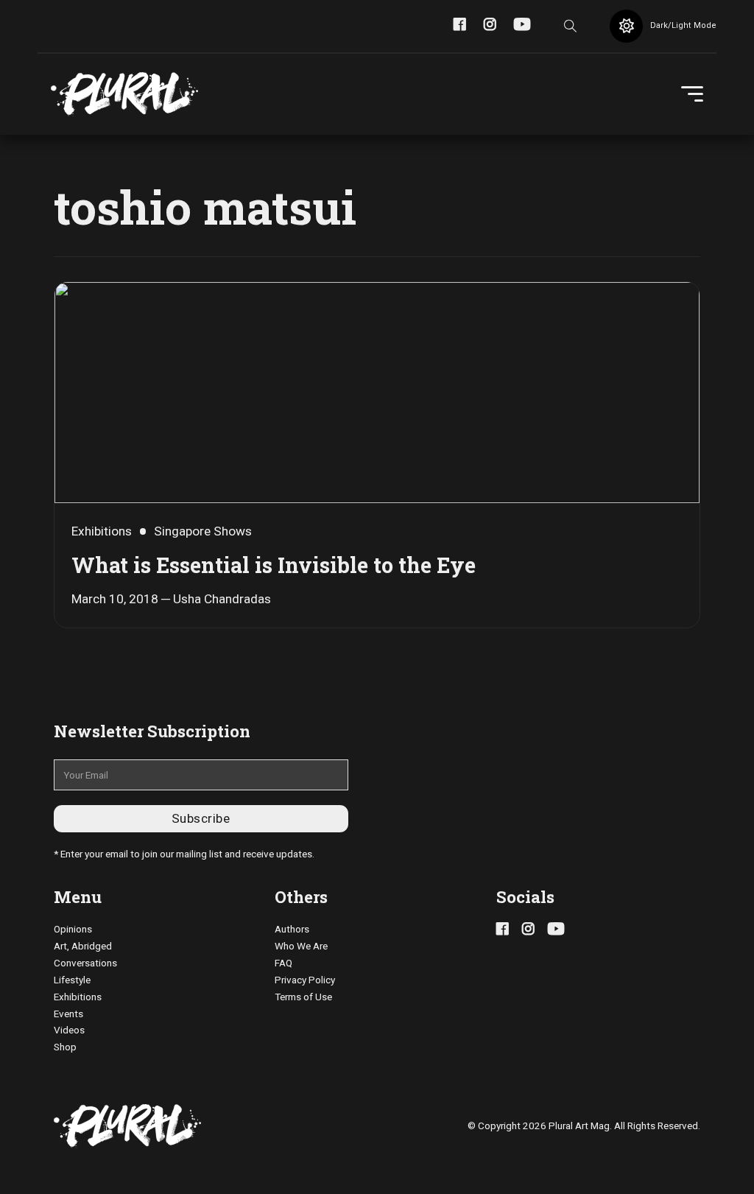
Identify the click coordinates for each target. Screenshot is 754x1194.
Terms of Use (303, 996)
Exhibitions (78, 996)
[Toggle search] (570, 26)
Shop (65, 1047)
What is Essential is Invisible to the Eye (273, 565)
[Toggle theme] (626, 26)
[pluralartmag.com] (124, 94)
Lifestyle (72, 980)
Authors (292, 929)
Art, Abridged (83, 946)
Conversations (85, 963)
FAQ (283, 963)
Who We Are (301, 946)
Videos (69, 1030)
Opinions (73, 929)
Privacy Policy (305, 980)
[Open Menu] (692, 94)
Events (68, 1013)
